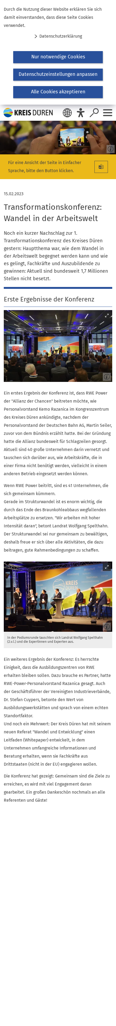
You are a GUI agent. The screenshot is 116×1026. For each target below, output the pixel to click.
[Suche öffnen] (94, 112)
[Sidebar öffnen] (107, 112)
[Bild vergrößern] (58, 346)
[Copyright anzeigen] (109, 147)
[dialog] (58, 52)
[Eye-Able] (80, 112)
